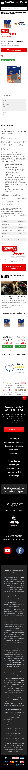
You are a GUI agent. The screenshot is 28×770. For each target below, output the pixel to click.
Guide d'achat (14, 461)
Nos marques (14, 464)
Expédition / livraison (14, 446)
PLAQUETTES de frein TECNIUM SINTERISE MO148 (20, 339)
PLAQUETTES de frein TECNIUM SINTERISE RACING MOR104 (7, 339)
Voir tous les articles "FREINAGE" (14, 355)
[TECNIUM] (20, 23)
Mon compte (14, 438)
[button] (24, 398)
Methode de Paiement (13, 442)
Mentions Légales (16, 491)
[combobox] (14, 8)
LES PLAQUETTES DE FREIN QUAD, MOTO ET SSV (15, 297)
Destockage (14, 475)
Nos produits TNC (14, 472)
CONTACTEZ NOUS (14, 429)
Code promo (14, 453)
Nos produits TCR (14, 468)
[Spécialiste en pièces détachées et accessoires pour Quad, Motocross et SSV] (9, 3)
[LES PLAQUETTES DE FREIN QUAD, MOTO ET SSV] (14, 295)
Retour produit (14, 449)
